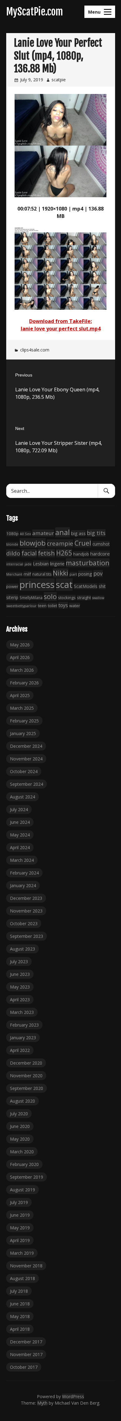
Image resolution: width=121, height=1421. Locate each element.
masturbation (88, 562)
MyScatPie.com (34, 12)
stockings (67, 597)
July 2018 (19, 1291)
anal (62, 532)
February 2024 (24, 873)
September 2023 (26, 936)
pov (98, 573)
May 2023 (20, 987)
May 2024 (20, 835)
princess (37, 584)
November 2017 (26, 1354)
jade (28, 564)
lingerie (57, 564)
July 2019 (19, 1202)
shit (102, 586)
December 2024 (26, 746)
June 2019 (20, 1215)
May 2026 (20, 645)
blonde (12, 544)
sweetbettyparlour (21, 605)
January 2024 (23, 885)
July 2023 (19, 961)
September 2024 (26, 784)
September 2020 (26, 1088)
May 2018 (20, 1316)
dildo (13, 553)
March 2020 (22, 1152)
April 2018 (20, 1329)
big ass (78, 533)
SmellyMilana (31, 597)
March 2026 (22, 670)
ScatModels (85, 586)
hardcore (100, 554)
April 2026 (20, 657)
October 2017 (24, 1367)
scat (64, 584)
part (73, 574)
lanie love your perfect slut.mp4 (61, 328)
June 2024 (20, 822)
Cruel (82, 542)
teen (42, 605)
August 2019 (22, 1190)
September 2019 (26, 1177)
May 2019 (20, 1228)
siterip (12, 597)
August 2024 (22, 797)
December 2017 (26, 1342)
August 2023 (22, 949)
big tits (96, 533)
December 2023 (26, 898)
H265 (64, 553)
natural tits (42, 574)
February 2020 (24, 1164)
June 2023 (20, 974)
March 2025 (22, 708)
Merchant (14, 574)
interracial (14, 564)
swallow (98, 598)
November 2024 (26, 759)
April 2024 (20, 847)
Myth (42, 1403)
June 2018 (20, 1304)
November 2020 (26, 1076)
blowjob (33, 543)
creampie (60, 543)
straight (84, 597)
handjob (81, 554)
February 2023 (24, 1025)
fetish (46, 553)
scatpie (59, 80)
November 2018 (26, 1266)
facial (29, 553)
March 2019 (22, 1253)
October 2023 (24, 923)
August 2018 (22, 1278)
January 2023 (23, 1037)
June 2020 (20, 1126)
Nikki (60, 572)
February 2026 (24, 683)
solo (50, 596)
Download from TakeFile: (60, 321)
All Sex (25, 533)
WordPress (73, 1396)
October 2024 (24, 771)
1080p (12, 533)
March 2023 (22, 1012)
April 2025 (20, 695)
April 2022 (20, 1050)
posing (85, 574)
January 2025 (23, 733)
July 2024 (19, 809)
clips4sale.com (34, 350)
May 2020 (20, 1139)
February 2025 (24, 721)
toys (63, 605)
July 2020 (19, 1114)
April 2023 (20, 999)
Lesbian (41, 563)
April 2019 (20, 1240)
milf (27, 574)
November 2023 (26, 911)
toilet (52, 605)
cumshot (101, 544)
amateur (43, 533)
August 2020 (22, 1101)
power (12, 586)
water (74, 605)
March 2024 (22, 860)
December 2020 (26, 1063)
